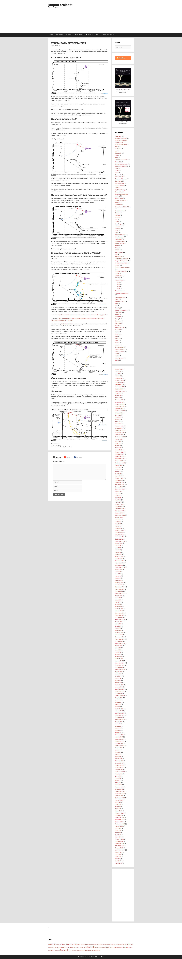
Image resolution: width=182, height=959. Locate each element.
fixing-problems (59, 947)
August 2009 (119, 800)
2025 (118, 286)
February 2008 (119, 839)
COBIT (117, 170)
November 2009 (120, 793)
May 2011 (118, 754)
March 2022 (118, 476)
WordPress (58, 457)
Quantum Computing (121, 271)
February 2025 (119, 400)
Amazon (52, 944)
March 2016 (118, 630)
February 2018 (119, 582)
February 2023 (119, 452)
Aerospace (118, 136)
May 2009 (118, 806)
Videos (117, 356)
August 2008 (119, 826)
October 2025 (119, 389)
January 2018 (119, 584)
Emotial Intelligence (120, 200)
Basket (68, 944)
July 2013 (118, 700)
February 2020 (119, 530)
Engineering (118, 204)
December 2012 (119, 713)
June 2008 (118, 830)
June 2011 (118, 752)
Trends (117, 342)
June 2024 (118, 417)
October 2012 (119, 717)
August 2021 (118, 491)
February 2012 (119, 735)
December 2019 (119, 534)
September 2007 (120, 850)
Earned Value (119, 198)
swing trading (57, 950)
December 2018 (119, 561)
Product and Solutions (121, 258)
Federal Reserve (51, 947)
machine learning (79, 947)
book (116, 155)
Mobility (117, 245)
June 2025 (118, 393)
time (116, 332)
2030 (118, 288)
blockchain (83, 944)
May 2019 (118, 550)
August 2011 (118, 748)
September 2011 (119, 745)
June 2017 (118, 600)
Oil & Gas (117, 250)
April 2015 (118, 654)
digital (113, 944)
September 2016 (120, 619)
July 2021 (118, 493)
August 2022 (118, 465)
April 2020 (118, 526)
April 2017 (118, 604)
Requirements (119, 291)
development (105, 944)
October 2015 (119, 641)
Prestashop (118, 256)
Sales (116, 299)
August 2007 (119, 852)
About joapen (69, 34)
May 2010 (118, 780)
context (94, 944)
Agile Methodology (120, 138)
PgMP (107, 947)
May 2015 (118, 652)
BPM (116, 157)
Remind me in (119, 280)
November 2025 (119, 387)
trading (81, 950)
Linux (116, 230)
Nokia (104, 947)
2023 (118, 282)
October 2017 (119, 591)
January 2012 (119, 737)
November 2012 (119, 715)
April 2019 (118, 552)
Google (66, 947)
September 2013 (120, 695)
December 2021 (119, 482)
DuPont (117, 944)
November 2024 (119, 406)
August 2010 (118, 774)
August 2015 (118, 645)
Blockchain (118, 153)
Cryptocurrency (119, 185)
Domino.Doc (118, 192)
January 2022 (119, 480)
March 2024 (118, 424)
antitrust (57, 944)
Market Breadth (119, 243)
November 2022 (119, 458)
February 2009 (119, 813)
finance (117, 213)
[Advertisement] (91, 22)
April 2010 (118, 782)
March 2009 (118, 811)
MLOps (96, 947)
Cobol (117, 172)
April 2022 (118, 474)
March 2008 (118, 837)
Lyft (74, 947)
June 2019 (118, 548)
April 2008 (118, 835)
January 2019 (119, 558)
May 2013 (118, 704)
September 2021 (120, 489)
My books (88, 34)
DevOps (110, 944)
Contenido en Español (106, 34)
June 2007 (118, 856)
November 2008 (119, 819)
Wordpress (92, 950)
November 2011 (119, 741)
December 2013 (119, 689)
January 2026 (119, 382)
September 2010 (120, 771)
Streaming (118, 323)
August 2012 (118, 721)
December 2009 (119, 791)
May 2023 (118, 445)
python (111, 947)
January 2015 (119, 661)
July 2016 (118, 624)
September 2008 (120, 824)
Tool (116, 336)
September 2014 (120, 669)
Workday (98, 950)
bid (116, 151)
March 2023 (118, 450)
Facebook (79, 457)
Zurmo (117, 360)
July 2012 (118, 724)
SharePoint (118, 312)
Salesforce (126, 947)
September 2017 (120, 593)
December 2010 (119, 765)
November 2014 (119, 665)
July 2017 (118, 598)
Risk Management (120, 297)
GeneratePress (100, 956)
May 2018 (118, 576)
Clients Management (121, 166)
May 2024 (118, 419)
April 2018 (118, 578)
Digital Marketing (120, 190)
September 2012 (120, 719)
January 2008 (119, 841)
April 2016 (118, 628)
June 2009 (118, 804)
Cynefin (117, 187)
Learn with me (59, 34)
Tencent (73, 950)
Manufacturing (119, 237)
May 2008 (118, 832)
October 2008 (119, 822)
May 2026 (118, 376)
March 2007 (118, 863)
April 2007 (118, 861)
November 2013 (119, 691)
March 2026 (118, 378)
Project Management (121, 263)
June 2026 (118, 374)
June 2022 (118, 469)
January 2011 (119, 763)
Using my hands (119, 351)
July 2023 (118, 441)
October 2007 (119, 848)
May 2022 (118, 471)
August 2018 (118, 569)
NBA (116, 247)
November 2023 (119, 432)
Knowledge (118, 224)
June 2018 (118, 574)
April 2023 (118, 447)
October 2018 (119, 565)
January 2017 (119, 611)
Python (117, 265)
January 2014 (119, 687)
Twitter (86, 950)
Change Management (121, 164)
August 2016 (118, 621)
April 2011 (118, 756)
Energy (117, 202)
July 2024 (118, 415)
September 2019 (120, 541)
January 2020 (119, 532)
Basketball (118, 149)
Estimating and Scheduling (122, 207)
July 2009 (118, 802)
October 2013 (119, 693)
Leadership (118, 226)
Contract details (119, 183)
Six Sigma (118, 316)
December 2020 (119, 508)
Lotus (116, 232)
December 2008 (119, 817)
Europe (124, 944)
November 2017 (119, 589)
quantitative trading (118, 947)
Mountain (100, 947)
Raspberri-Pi (118, 275)
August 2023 (119, 439)
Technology (65, 950)
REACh (117, 278)
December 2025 (119, 384)
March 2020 (118, 528)
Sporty (117, 319)
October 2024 (119, 408)
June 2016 (118, 626)
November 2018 (119, 563)
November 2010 (119, 767)
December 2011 (119, 739)
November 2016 (119, 615)
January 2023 (119, 454)
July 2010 (118, 776)
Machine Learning (120, 234)
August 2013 (118, 698)
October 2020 (119, 513)
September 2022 (120, 463)
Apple (61, 944)
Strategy (117, 321)
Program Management (121, 261)
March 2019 (118, 554)
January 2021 (119, 506)
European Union (119, 211)
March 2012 (118, 732)
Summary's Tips (119, 327)
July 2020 (118, 519)
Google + (68, 457)
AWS (116, 146)
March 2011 (118, 758)
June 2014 (118, 676)
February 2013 (119, 708)
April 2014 (118, 680)
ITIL (116, 219)
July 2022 (118, 467)
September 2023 (120, 437)
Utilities (117, 353)
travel (116, 340)
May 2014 (118, 678)
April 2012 (118, 730)
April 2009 (118, 808)
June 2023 (118, 443)
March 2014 (118, 682)
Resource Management (121, 293)
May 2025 (118, 395)
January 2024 (119, 428)
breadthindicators (89, 944)
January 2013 (119, 711)
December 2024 (119, 404)
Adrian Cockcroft (66, 324)
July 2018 (118, 571)
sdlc (116, 306)
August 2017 (118, 595)
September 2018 (120, 567)
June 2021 (118, 495)
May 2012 (118, 728)
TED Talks (118, 329)
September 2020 (120, 515)
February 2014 (119, 684)
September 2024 (120, 410)
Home (51, 34)
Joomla (117, 221)
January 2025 (119, 402)
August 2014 (118, 671)
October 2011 (119, 743)
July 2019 (118, 545)
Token (78, 950)
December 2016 (119, 613)
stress (117, 325)
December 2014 (119, 663)
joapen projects (60, 5)
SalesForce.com (119, 301)
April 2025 (118, 397)
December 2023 (119, 430)
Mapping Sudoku (120, 241)
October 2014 (119, 667)
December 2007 (119, 843)
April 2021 (118, 500)
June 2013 (118, 702)
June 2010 (118, 778)
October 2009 (119, 795)
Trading (117, 338)
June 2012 (118, 726)
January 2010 (119, 789)
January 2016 (119, 635)
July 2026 (118, 371)
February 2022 (119, 478)
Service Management (121, 310)
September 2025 (120, 391)
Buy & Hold (118, 162)
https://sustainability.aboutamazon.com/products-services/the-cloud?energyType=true (83, 315)
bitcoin (78, 944)
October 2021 (119, 487)
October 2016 (119, 617)
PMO (116, 254)
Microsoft (90, 947)
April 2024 (118, 421)
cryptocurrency (99, 944)
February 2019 (119, 556)
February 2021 (119, 504)
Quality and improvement (122, 267)
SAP (116, 303)
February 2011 (119, 761)
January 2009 (119, 815)
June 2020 (118, 521)
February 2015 (119, 658)
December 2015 (119, 637)
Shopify (117, 314)
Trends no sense (57, 445)
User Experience (119, 349)
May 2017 (118, 602)
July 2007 (118, 854)
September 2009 (120, 798)
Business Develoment (121, 159)
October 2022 (119, 461)
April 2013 (118, 706)
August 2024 (119, 413)
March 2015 (118, 656)
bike (75, 944)
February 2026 (119, 380)
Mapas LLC (118, 239)
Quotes (117, 273)
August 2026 (119, 369)
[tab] (57, 457)
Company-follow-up (121, 179)
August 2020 (119, 517)
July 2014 (118, 674)
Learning (117, 228)
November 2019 (119, 537)
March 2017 (118, 606)
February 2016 (119, 632)
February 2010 (119, 787)
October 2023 (119, 434)
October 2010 (119, 769)
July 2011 (117, 750)
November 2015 (119, 639)
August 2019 (118, 543)
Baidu (64, 944)
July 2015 (118, 648)
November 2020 (119, 511)
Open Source (119, 252)
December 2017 (119, 587)
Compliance (118, 181)
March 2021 (118, 502)
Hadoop (117, 215)
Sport (52, 950)
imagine (117, 217)
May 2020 (118, 524)
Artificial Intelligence (121, 144)
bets (73, 944)
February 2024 (119, 426)
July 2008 (118, 828)
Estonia (120, 944)
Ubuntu (117, 345)
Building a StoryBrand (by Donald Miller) (62, 446)
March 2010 (118, 785)
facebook (130, 944)
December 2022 (119, 456)
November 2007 (119, 845)
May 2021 (118, 497)
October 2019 (119, 539)
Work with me (78, 34)
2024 (118, 284)
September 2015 (120, 643)
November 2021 (119, 484)
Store (97, 34)
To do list (117, 334)
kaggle (71, 947)
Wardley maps (56, 443)
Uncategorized (119, 347)
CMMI (116, 168)
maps (85, 947)
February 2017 (119, 608)
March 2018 (118, 580)
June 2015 (118, 650)
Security (117, 308)
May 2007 (118, 858)
